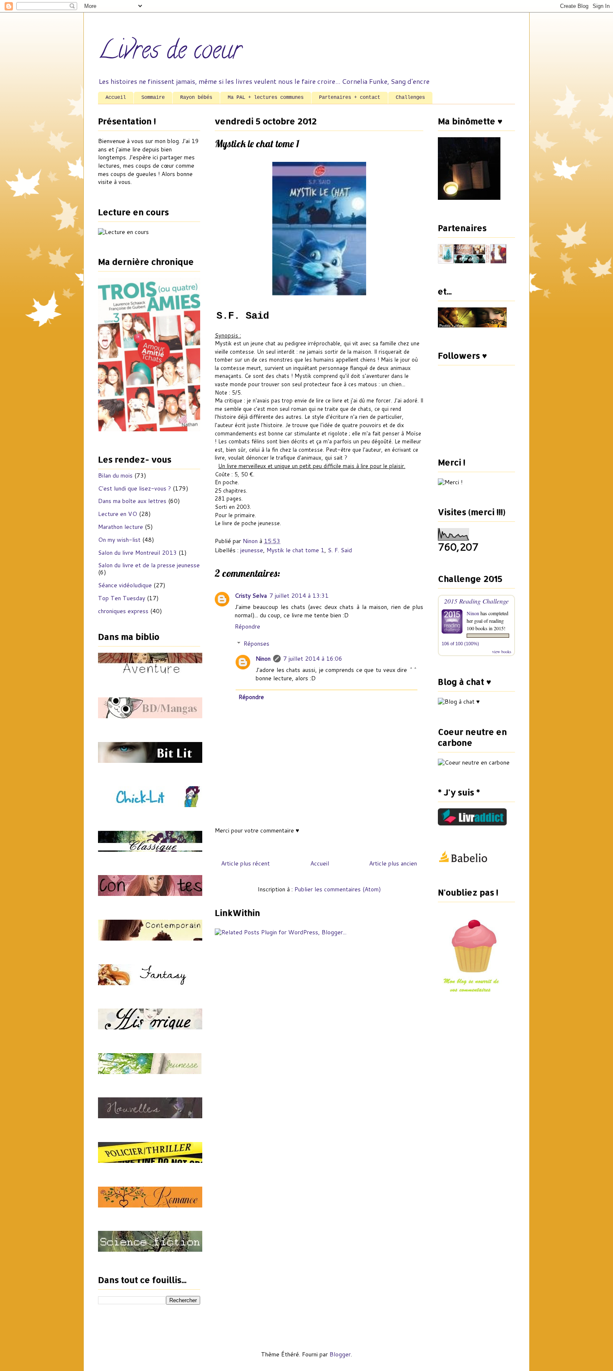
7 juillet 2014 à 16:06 (312, 658)
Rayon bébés (196, 98)
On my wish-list (119, 540)
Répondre (247, 626)
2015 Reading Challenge (476, 600)
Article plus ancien (393, 863)
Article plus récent (245, 863)
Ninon (263, 658)
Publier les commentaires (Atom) (337, 889)
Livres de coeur (169, 52)
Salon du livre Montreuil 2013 (137, 552)
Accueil (116, 98)
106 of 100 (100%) (460, 643)
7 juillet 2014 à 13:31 (299, 595)
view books (501, 651)
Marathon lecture (120, 527)
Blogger (340, 1354)
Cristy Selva (251, 595)
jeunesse (251, 550)
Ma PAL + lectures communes (266, 98)
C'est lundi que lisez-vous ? (134, 488)
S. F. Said (340, 550)
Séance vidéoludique (125, 585)
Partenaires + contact (349, 98)
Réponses (256, 643)
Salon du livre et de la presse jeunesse (149, 565)
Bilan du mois (115, 475)
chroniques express (123, 611)
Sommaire (153, 98)
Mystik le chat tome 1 (295, 550)
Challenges (410, 98)
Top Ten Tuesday (121, 598)
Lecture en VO (117, 514)
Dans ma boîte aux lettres (132, 501)
